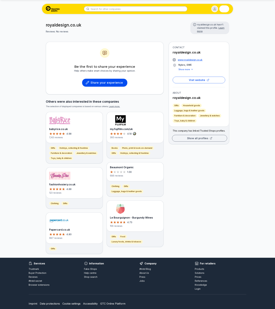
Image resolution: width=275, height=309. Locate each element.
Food (122, 236)
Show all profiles (197, 138)
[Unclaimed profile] (194, 24)
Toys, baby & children (184, 121)
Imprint (33, 303)
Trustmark (34, 269)
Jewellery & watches (210, 115)
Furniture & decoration (184, 115)
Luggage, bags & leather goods (189, 110)
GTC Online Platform (112, 303)
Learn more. (114, 106)
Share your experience (107, 82)
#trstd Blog (145, 269)
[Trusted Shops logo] (53, 9)
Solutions (199, 273)
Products (199, 269)
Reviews (33, 277)
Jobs (142, 280)
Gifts (176, 105)
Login (198, 288)
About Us (144, 273)
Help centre (90, 273)
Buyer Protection (37, 273)
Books (115, 148)
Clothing (55, 203)
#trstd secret (35, 280)
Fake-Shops (90, 269)
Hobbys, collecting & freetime (74, 148)
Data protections (50, 303)
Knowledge (201, 284)
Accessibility (90, 303)
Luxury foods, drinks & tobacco (126, 241)
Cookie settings (71, 303)
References (201, 280)
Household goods (191, 105)
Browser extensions (39, 284)
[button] (214, 9)
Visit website (197, 80)
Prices (198, 277)
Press (142, 277)
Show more (184, 69)
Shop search (90, 277)
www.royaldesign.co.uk (190, 59)
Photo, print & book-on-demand (137, 148)
